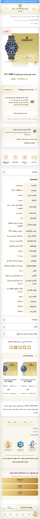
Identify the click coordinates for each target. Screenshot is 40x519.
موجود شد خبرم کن (26, 507)
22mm (20, 311)
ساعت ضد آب (7, 409)
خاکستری (20, 241)
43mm (20, 301)
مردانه (20, 195)
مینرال (20, 251)
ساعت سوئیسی (18, 409)
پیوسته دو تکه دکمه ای (15, 261)
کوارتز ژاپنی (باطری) (16, 246)
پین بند (20, 256)
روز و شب (19, 265)
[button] (35, 62)
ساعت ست (27, 409)
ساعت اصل (12, 406)
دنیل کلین (19, 185)
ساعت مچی (31, 16)
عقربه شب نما (11, 236)
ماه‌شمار (6, 265)
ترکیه (21, 296)
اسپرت (20, 200)
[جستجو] (6, 8)
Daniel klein (33, 406)
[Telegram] (25, 422)
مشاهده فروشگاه (29, 143)
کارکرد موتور (18, 288)
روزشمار (12, 265)
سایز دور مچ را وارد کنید (20, 113)
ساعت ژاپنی (23, 16)
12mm (20, 306)
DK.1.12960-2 (17, 190)
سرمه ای (20, 213)
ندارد (21, 270)
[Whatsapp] (20, 422)
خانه (37, 16)
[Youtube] (9, 422)
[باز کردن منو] (34, 9)
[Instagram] (31, 422)
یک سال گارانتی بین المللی (14, 275)
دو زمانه (20, 236)
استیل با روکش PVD (15, 231)
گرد (21, 218)
